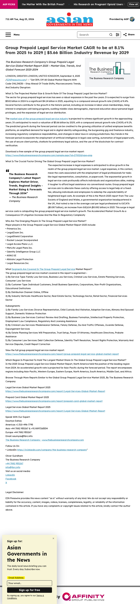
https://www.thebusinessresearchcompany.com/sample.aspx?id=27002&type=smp (48, 155)
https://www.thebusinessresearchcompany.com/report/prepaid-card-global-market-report (54, 401)
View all (133, 4)
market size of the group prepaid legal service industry (39, 118)
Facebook (10, 478)
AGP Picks (9, 4)
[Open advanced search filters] (117, 34)
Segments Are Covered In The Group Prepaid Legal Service (43, 269)
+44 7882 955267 (14, 463)
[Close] (53, 538)
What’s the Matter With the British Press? (38, 4)
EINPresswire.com (16, 79)
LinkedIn (10, 475)
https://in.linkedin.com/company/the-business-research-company (52, 449)
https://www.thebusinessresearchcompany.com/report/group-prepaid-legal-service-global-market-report (62, 354)
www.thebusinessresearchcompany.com (63, 440)
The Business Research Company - (23, 440)
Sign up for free (29, 590)
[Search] (111, 34)
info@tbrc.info (12, 467)
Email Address (16, 577)
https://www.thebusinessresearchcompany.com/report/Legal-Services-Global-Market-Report (55, 391)
